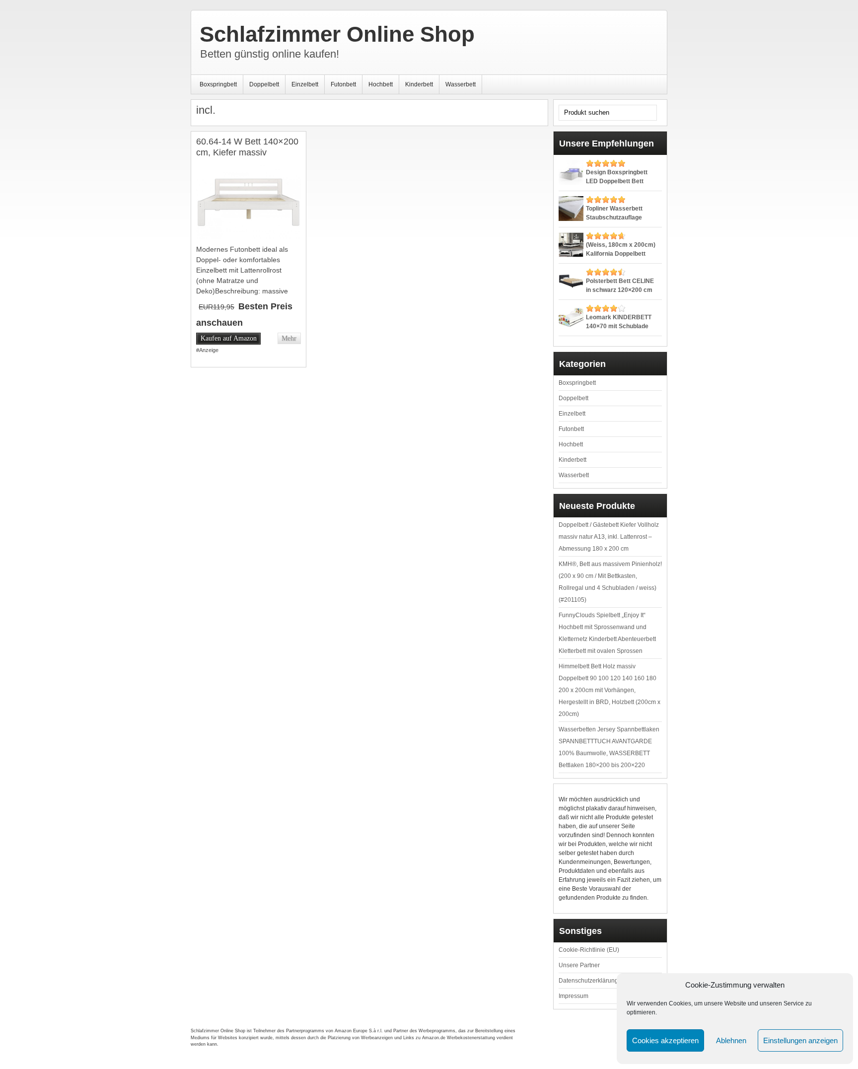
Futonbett (343, 84)
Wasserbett (460, 84)
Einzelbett (304, 84)
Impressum (573, 996)
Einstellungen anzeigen (800, 1040)
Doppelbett (264, 84)
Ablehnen (731, 1040)
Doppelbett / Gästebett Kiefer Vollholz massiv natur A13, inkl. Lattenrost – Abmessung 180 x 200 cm (609, 536)
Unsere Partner (579, 965)
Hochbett (380, 84)
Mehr (289, 338)
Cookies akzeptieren (665, 1040)
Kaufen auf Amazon (229, 338)
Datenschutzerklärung (588, 980)
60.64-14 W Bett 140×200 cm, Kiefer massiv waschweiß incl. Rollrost (247, 152)
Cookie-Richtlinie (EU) (589, 949)
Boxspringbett (218, 84)
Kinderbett (419, 84)
